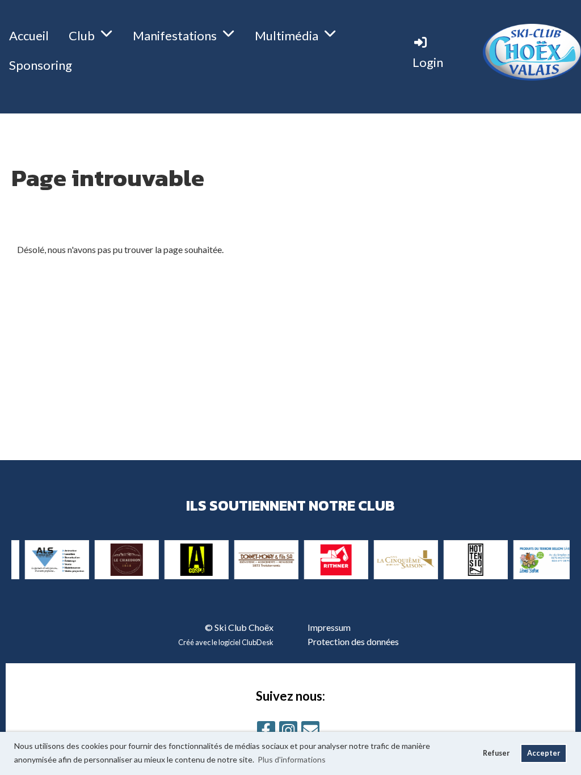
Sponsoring (40, 65)
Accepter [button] (543, 753)
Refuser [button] (496, 753)
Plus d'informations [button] (292, 759)
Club (82, 35)
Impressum (329, 627)
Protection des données (353, 641)
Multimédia (286, 35)
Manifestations (175, 35)
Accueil (29, 35)
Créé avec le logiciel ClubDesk (225, 642)
